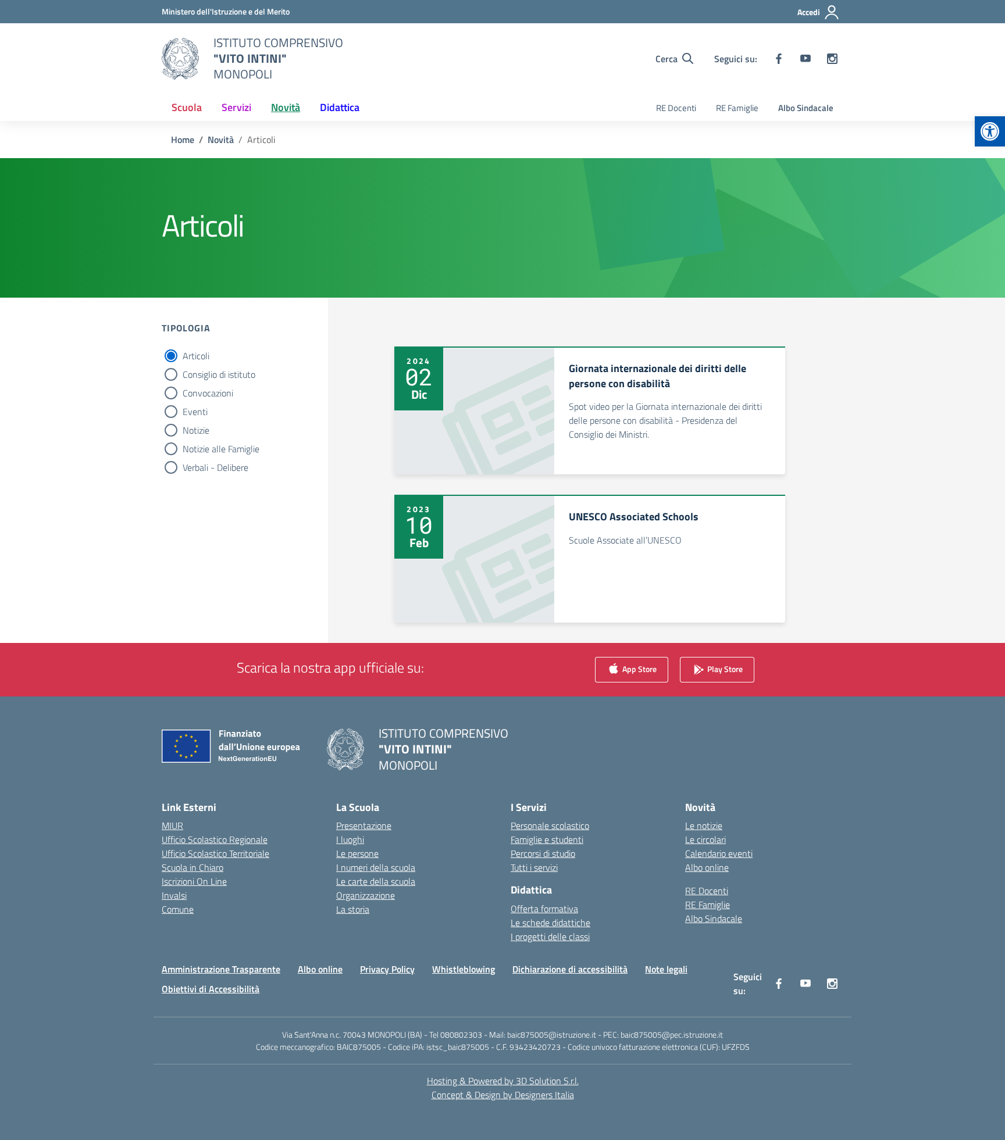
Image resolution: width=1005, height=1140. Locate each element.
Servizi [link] (236, 107)
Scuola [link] (187, 107)
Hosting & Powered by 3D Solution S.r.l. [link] (503, 1081)
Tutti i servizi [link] (534, 867)
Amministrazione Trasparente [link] (221, 969)
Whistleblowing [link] (463, 969)
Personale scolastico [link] (550, 825)
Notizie (196, 430)
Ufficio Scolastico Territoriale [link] (215, 853)
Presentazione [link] (363, 825)
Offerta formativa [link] (544, 909)
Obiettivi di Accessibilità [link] (210, 989)
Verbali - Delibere (215, 467)
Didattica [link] (339, 107)
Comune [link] (178, 909)
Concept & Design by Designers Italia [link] (503, 1095)
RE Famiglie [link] (737, 108)
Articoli (196, 356)
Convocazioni (208, 393)
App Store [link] (639, 669)
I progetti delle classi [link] (550, 937)
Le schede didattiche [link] (550, 923)
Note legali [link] (666, 969)
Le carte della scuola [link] (375, 881)
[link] (990, 131)
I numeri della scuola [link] (375, 867)
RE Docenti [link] (676, 108)
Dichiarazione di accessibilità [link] (570, 969)
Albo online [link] (707, 867)
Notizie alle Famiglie (221, 449)
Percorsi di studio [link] (543, 853)
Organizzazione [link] (365, 895)
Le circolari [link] (705, 839)
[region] (854, 1028)
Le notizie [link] (703, 825)
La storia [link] (352, 909)
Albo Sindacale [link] (805, 108)
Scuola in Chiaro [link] (192, 867)
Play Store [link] (724, 669)
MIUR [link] (172, 825)
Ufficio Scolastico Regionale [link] (215, 839)
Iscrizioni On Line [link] (194, 881)
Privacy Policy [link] (387, 969)
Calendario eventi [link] (719, 853)
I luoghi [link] (350, 839)
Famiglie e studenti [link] (547, 839)
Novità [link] (285, 107)
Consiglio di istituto (219, 374)
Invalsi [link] (174, 895)
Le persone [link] (357, 853)
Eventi (195, 412)
